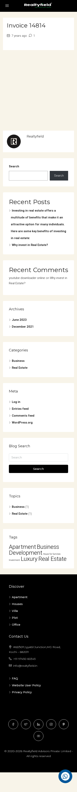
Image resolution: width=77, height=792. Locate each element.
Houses (17, 604)
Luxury (29, 559)
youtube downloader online (27, 278)
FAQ (15, 678)
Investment (14, 560)
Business (18, 361)
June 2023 (19, 320)
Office (16, 624)
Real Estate (19, 367)
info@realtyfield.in (25, 665)
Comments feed (23, 415)
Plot (15, 618)
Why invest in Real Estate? (30, 245)
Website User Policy (26, 685)
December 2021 (23, 326)
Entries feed (20, 409)
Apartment (22, 547)
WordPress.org (22, 422)
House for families (52, 554)
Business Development (34, 550)
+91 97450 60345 (24, 659)
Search (14, 166)
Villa (15, 611)
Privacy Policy (22, 692)
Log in (16, 402)
